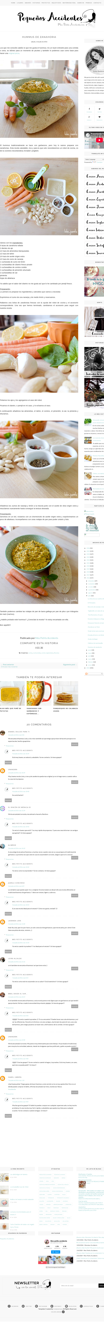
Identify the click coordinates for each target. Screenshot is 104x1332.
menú (49, 1207)
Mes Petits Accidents (22, 750)
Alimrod (12, 845)
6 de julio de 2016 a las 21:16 (16, 962)
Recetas (56, 653)
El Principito (91, 603)
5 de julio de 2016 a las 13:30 (16, 924)
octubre (90, 587)
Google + (89, 120)
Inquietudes (56, 3)
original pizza (14, 53)
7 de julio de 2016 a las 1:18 (16, 1080)
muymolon (82, 1207)
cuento (50, 1194)
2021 (88, 563)
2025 (88, 551)
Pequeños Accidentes (7, 1239)
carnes (41, 1181)
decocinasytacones (85, 1180)
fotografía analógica (63, 1197)
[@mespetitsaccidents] (47, 1242)
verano (52, 1224)
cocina (30, 653)
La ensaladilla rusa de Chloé (19, 1187)
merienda (56, 1207)
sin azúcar (48, 1221)
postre (41, 1214)
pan (47, 1211)
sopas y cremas (43, 1224)
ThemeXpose (57, 1309)
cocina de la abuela (63, 1184)
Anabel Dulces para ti (19, 732)
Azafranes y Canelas (85, 1174)
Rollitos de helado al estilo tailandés (22, 1199)
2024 (88, 554)
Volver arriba (56, 1312)
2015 (88, 668)
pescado (64, 1211)
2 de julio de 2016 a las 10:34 (16, 773)
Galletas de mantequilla (95, 643)
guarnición (50, 1201)
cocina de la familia (44, 1187)
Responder (75, 744)
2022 (88, 560)
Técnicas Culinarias (59, 1174)
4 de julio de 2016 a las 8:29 (16, 886)
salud (68, 1217)
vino (58, 1224)
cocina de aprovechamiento (47, 1184)
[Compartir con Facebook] (42, 648)
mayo (90, 653)
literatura (68, 1204)
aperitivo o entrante (45, 1177)
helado (58, 1201)
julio (89, 596)
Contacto (97, 3)
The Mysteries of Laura (95, 615)
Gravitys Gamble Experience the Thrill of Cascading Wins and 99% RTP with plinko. (91, 1203)
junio (89, 650)
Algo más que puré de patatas (10, 709)
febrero (90, 662)
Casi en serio (83, 1201)
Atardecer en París (94, 627)
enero (90, 665)
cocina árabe (37, 653)
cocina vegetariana (47, 653)
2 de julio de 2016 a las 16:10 (16, 848)
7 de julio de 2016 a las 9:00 (20, 1059)
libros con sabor (58, 1204)
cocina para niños (44, 1191)
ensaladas (42, 1197)
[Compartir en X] (40, 648)
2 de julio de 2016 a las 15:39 (16, 810)
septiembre (92, 590)
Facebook (89, 112)
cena (47, 1181)
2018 (88, 572)
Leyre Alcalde (15, 958)
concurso (42, 1194)
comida (68, 1191)
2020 (88, 566)
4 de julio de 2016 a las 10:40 (20, 791)
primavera (49, 1214)
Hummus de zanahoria (95, 647)
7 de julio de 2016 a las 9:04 (20, 1102)
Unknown (12, 769)
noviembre (91, 584)
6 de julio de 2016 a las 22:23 (16, 997)
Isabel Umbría (15, 1077)
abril (89, 656)
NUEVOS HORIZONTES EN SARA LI (89, 1199)
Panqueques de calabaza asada (65, 709)
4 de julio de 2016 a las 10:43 (20, 905)
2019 (88, 569)
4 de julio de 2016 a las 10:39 (20, 754)
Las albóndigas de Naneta (18, 1174)
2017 (88, 575)
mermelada (65, 1207)
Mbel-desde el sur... (17, 994)
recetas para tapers (44, 1217)
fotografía (51, 1197)
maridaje (42, 1207)
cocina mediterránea (59, 1187)
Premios (89, 3)
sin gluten (57, 1221)
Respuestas (10, 746)
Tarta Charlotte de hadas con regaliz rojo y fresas (22, 1225)
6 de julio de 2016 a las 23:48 (16, 1040)
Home (13, 3)
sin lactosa (66, 1221)
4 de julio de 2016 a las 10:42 (20, 826)
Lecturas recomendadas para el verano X (20, 1213)
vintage (65, 1224)
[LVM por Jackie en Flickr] (92, 532)
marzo (90, 659)
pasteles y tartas (54, 1211)
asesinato (56, 1177)
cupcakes (57, 1194)
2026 (88, 548)
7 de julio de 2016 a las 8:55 (20, 978)
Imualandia (12, 1089)
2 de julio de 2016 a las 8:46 (16, 735)
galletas (41, 1201)
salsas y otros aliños (58, 1217)
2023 (88, 557)
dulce (64, 1194)
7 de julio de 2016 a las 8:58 (20, 1015)
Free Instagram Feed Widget (56, 1267)
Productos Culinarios (45, 1174)
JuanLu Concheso (16, 883)
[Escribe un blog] (38, 648)
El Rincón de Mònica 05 (19, 807)
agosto (90, 593)
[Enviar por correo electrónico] (36, 648)
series (41, 1221)
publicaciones (58, 1214)
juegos (41, 1204)
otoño (41, 1211)
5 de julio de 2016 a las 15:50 (20, 943)
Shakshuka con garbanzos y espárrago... (34, 711)
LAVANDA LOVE (14, 921)
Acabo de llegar (93, 639)
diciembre (91, 581)
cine (52, 1181)
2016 (88, 578)
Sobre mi (80, 3)
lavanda (48, 1204)
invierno (65, 1201)
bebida (63, 1177)
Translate (99, 162)
